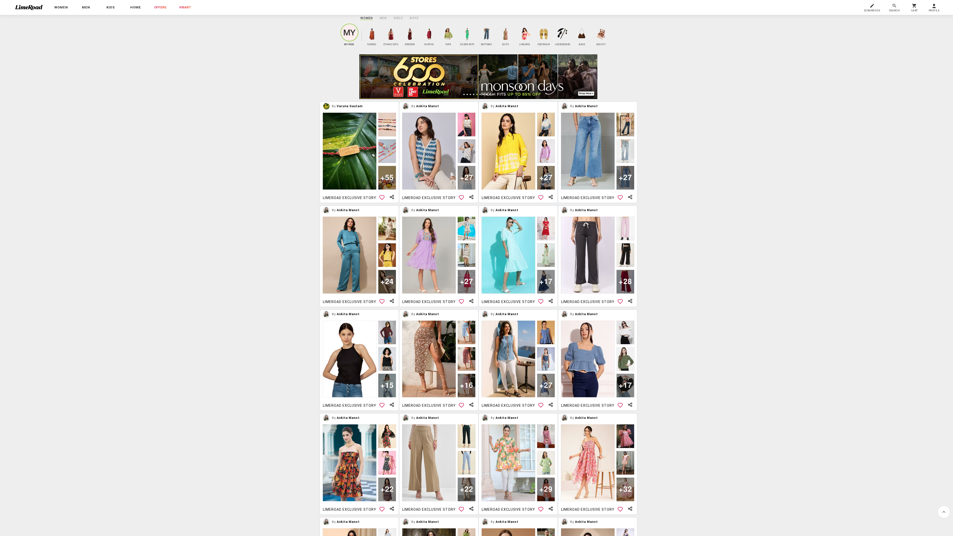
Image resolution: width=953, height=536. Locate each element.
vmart (185, 7)
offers (160, 7)
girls (398, 18)
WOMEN (366, 18)
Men (383, 18)
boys (414, 18)
